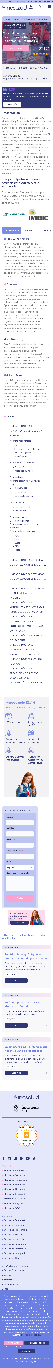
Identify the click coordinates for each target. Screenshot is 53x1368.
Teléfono (10, 839)
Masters (8, 1280)
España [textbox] (10, 867)
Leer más (16, 981)
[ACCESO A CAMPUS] (31, 7)
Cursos (7, 1275)
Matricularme (16, 48)
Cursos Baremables (14, 1270)
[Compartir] (46, 981)
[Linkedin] (15, 1158)
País (8, 862)
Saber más (12, 104)
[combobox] (20, 867)
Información (12, 230)
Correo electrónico (14, 850)
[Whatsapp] (21, 1158)
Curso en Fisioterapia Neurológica (39, 1)
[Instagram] (9, 1158)
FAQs (6, 1289)
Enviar (20, 898)
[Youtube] (28, 1158)
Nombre (10, 817)
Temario (28, 230)
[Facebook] (3, 1158)
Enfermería (29, 19)
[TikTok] (33, 1158)
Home (7, 19)
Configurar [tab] (13, 1343)
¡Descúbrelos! (19, 922)
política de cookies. (31, 1335)
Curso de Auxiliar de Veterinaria (13, 1)
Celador (43, 19)
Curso (17, 19)
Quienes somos (12, 1284)
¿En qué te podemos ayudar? (18, 873)
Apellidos (10, 828)
